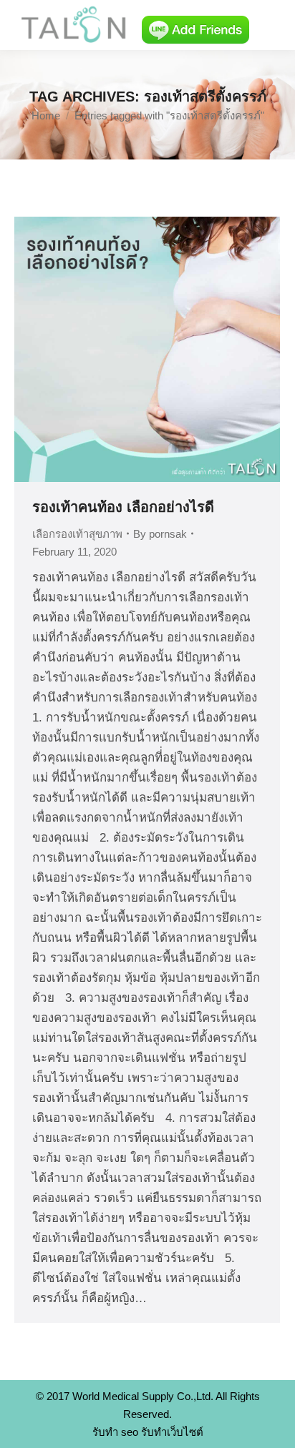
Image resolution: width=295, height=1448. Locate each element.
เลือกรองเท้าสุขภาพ (77, 534)
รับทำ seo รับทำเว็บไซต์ (147, 1432)
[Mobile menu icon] (272, 25)
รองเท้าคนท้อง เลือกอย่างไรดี (123, 507)
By (160, 534)
